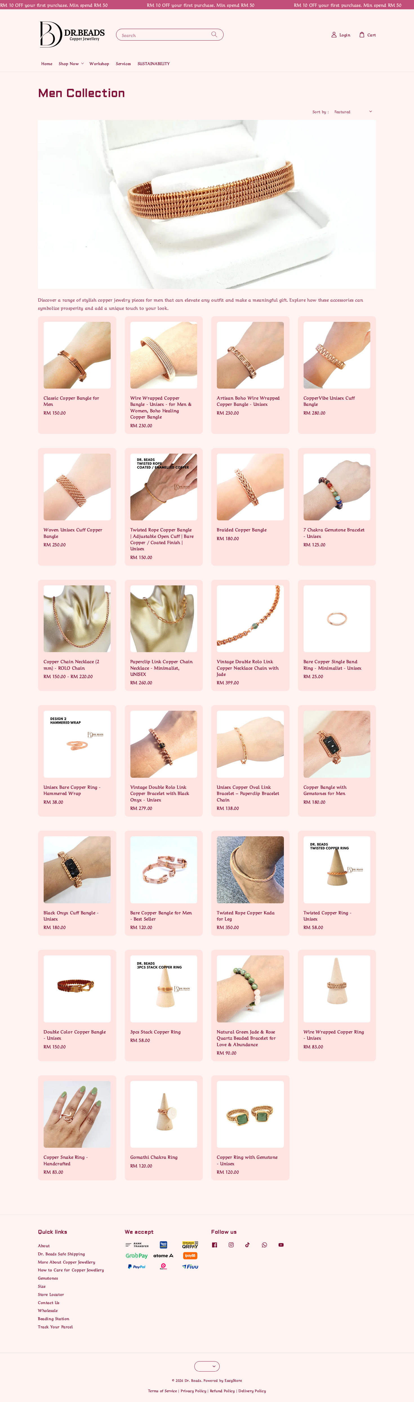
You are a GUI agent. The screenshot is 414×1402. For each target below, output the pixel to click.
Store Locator (51, 1294)
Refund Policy (222, 1390)
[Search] (214, 34)
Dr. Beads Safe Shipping (61, 1253)
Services (123, 63)
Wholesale (47, 1310)
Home (46, 63)
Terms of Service (162, 1390)
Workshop (99, 63)
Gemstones (48, 1277)
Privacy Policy (193, 1390)
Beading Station (54, 1318)
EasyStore (233, 1380)
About (44, 1245)
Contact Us (48, 1302)
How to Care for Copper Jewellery (71, 1269)
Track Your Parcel (55, 1326)
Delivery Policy (252, 1390)
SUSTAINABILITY (154, 63)
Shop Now (69, 63)
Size (41, 1286)
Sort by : (321, 111)
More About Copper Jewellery (66, 1261)
